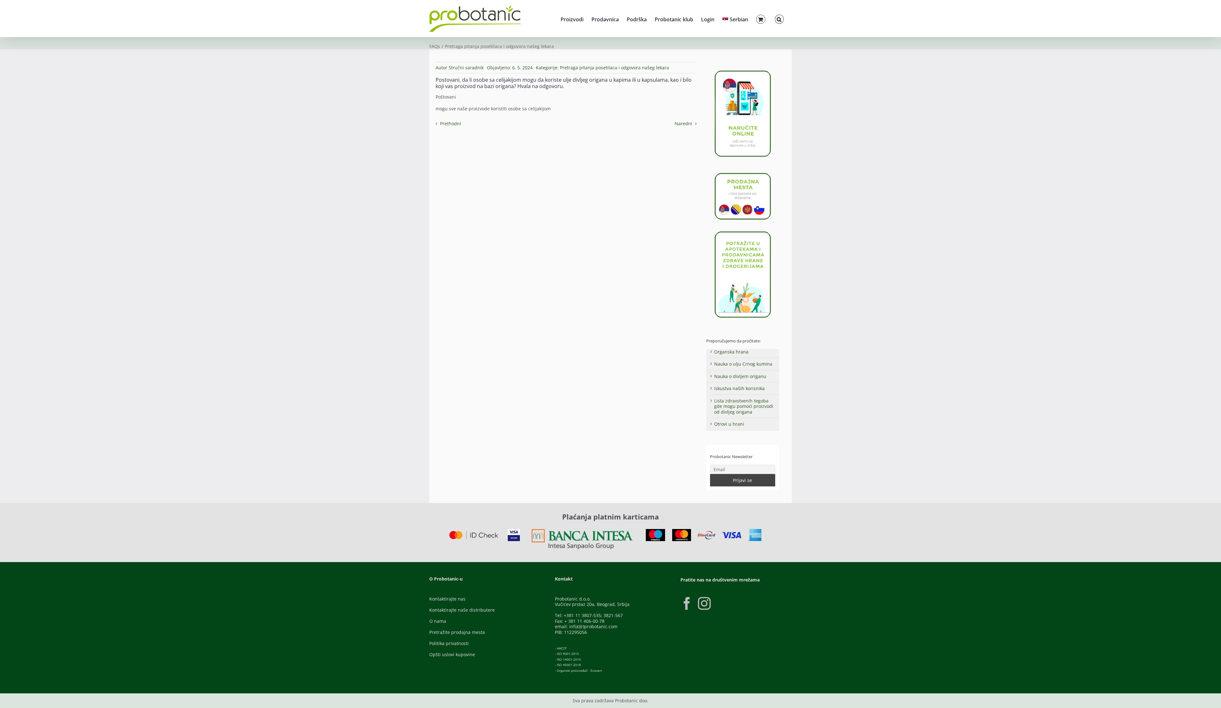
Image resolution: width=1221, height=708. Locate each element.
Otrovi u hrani (729, 424)
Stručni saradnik (466, 68)
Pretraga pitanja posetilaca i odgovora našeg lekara (614, 68)
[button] (779, 18)
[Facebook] (686, 603)
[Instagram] (704, 603)
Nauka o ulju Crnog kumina (743, 364)
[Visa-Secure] (514, 531)
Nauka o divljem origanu (740, 376)
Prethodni (450, 123)
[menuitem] (735, 18)
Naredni (683, 123)
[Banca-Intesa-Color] (582, 531)
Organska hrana (731, 352)
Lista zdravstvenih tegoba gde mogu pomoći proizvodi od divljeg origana (743, 406)
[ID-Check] (473, 533)
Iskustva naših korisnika (739, 388)
